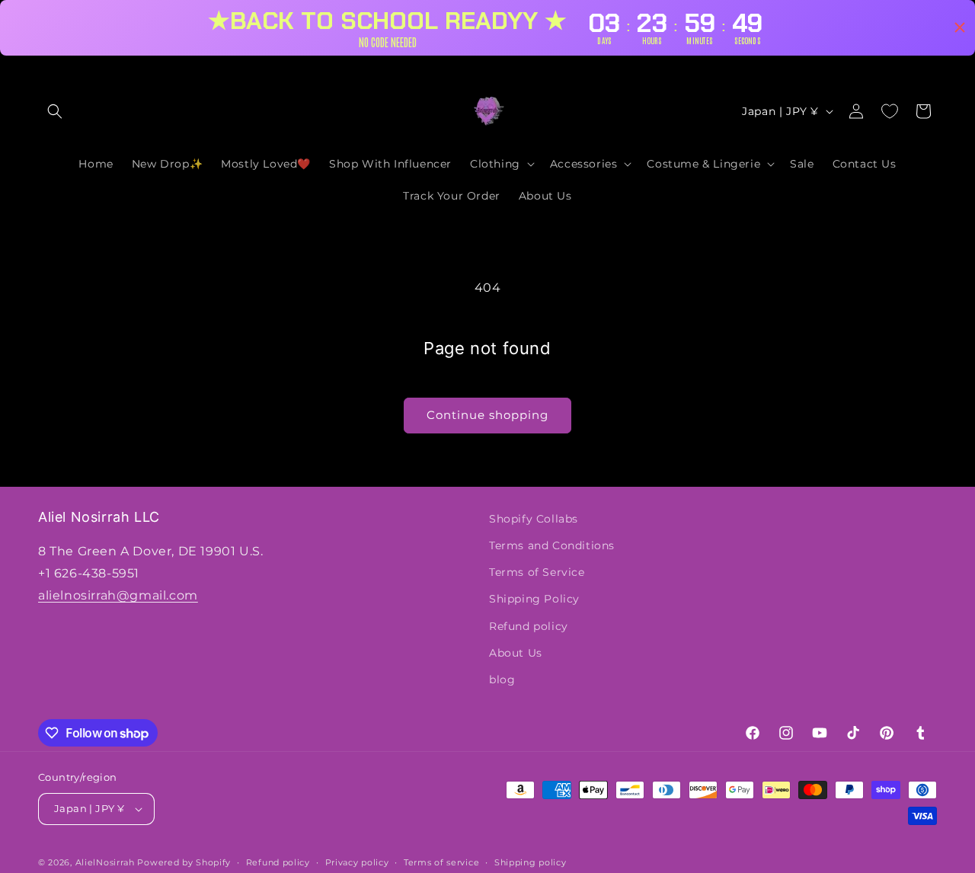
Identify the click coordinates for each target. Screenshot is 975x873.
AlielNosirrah (105, 862)
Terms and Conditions (552, 545)
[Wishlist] (889, 111)
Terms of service (441, 862)
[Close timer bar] (960, 27)
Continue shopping (487, 415)
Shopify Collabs (533, 519)
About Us (515, 653)
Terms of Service (537, 572)
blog (502, 679)
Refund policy (528, 626)
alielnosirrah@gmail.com (118, 595)
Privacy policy (357, 862)
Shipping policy (530, 862)
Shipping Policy (534, 599)
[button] (55, 111)
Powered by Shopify (184, 862)
